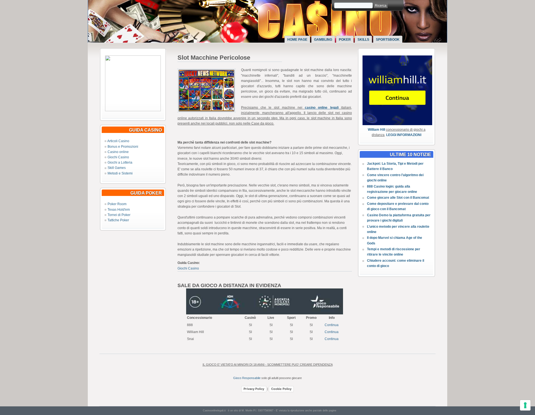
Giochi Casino (118, 157)
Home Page (297, 40)
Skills (363, 40)
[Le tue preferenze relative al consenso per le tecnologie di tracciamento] (525, 405)
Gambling (323, 40)
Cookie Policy (281, 389)
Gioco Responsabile (247, 378)
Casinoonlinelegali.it (214, 410)
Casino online (118, 152)
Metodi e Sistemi (120, 173)
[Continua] (133, 110)
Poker (345, 40)
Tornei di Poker (119, 215)
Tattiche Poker (118, 220)
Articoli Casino (118, 141)
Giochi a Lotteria (120, 162)
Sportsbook (388, 40)
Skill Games (117, 168)
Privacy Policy (254, 389)
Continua (332, 325)
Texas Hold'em (119, 210)
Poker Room (117, 204)
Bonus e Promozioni (123, 147)
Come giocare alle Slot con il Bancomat (398, 198)
